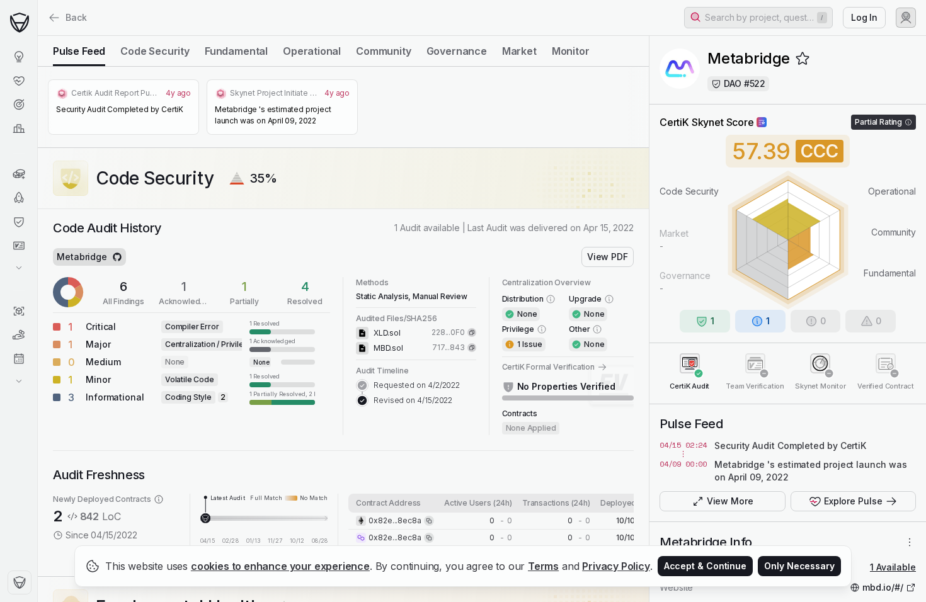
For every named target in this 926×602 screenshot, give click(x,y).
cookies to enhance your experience (280, 566)
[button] (758, 17)
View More (730, 501)
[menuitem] (19, 56)
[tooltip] (282, 326)
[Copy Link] (471, 332)
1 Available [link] (893, 567)
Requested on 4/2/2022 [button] (417, 385)
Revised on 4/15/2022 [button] (413, 400)
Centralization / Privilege (209, 344)
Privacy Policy (616, 566)
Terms (543, 566)
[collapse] (37, 36)
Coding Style (188, 397)
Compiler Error (192, 326)
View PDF (607, 256)
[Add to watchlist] (802, 58)
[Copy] (429, 521)
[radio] (79, 51)
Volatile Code (189, 379)
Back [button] (76, 17)
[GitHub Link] (117, 257)
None (175, 361)
